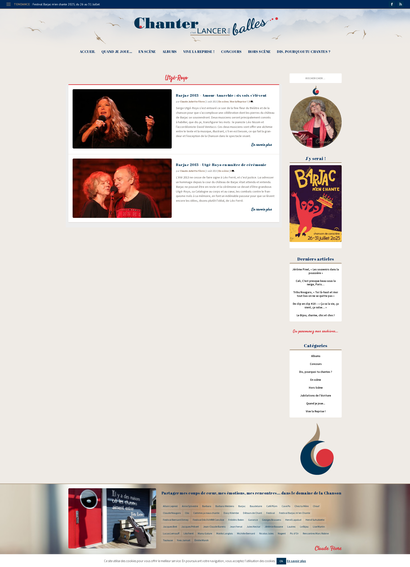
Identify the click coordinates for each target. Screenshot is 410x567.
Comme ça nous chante (206, 513)
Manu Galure (205, 533)
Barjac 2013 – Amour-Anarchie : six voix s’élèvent (221, 95)
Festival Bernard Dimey (176, 519)
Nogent (282, 533)
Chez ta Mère (301, 506)
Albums (169, 52)
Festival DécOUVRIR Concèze (208, 519)
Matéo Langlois (224, 533)
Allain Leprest (170, 506)
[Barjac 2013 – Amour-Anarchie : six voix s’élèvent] (122, 119)
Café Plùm (271, 506)
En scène (147, 52)
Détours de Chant (252, 513)
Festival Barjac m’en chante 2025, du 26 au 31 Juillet (66, 4)
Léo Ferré (188, 533)
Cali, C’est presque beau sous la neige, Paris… (316, 282)
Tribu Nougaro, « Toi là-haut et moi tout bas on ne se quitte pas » (315, 294)
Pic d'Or (294, 533)
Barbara (206, 506)
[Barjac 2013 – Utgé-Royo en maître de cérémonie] (122, 188)
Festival (270, 513)
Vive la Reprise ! (199, 52)
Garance (253, 519)
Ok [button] (281, 561)
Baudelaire (256, 506)
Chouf (316, 506)
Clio (187, 513)
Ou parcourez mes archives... (315, 331)
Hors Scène (259, 52)
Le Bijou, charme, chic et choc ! (316, 315)
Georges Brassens (271, 519)
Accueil (87, 52)
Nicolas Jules (266, 533)
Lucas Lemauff (171, 533)
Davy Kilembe (231, 513)
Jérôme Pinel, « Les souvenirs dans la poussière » (315, 271)
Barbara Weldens (224, 506)
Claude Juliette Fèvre (192, 101)
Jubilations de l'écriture (315, 395)
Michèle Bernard (246, 533)
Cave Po (286, 506)
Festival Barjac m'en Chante (294, 513)
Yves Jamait (183, 540)
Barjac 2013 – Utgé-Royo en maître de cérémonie (221, 164)
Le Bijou (304, 526)
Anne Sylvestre (190, 506)
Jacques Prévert (190, 526)
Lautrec (291, 526)
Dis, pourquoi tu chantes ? (303, 52)
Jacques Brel (170, 526)
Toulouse (168, 540)
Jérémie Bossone (274, 526)
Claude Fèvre (328, 548)
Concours (231, 52)
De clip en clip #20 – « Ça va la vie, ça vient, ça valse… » (316, 305)
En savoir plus (261, 145)
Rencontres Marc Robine (316, 533)
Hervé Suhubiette (315, 519)
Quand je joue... (315, 403)
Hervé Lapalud (293, 519)
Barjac (242, 506)
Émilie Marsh (202, 540)
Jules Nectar (253, 526)
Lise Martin (319, 526)
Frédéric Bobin (236, 519)
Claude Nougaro (172, 513)
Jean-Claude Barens (214, 526)
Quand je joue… (116, 52)
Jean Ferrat (236, 526)
